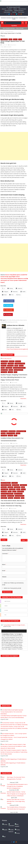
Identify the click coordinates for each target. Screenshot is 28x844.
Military (18, 489)
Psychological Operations (19, 367)
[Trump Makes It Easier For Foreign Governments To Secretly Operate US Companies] (17, 830)
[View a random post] (26, 22)
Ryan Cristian (4, 370)
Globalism (10, 487)
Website (4, 577)
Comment (5, 553)
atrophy (13, 320)
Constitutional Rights (20, 363)
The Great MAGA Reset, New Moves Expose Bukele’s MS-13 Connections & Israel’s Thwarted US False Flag (13, 503)
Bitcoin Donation (22, 9)
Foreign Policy (23, 485)
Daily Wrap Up (4, 361)
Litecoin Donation (8, 10)
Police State (3, 491)
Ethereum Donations (19, 10)
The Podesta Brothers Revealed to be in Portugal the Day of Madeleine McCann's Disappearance (17, 786)
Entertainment (4, 39)
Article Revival (12, 431)
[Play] (3, 631)
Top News (10, 372)
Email (4, 570)
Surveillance (4, 498)
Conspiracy (10, 363)
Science (15, 39)
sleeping (10, 322)
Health (10, 39)
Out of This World (11, 433)
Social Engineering (18, 370)
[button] (22, 22)
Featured (3, 433)
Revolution (3, 495)
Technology (4, 372)
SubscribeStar (7, 12)
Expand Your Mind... (21, 431)
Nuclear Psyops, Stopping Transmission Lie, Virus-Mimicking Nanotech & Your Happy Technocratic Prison (14, 377)
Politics (2, 367)
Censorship (3, 363)
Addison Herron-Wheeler (15, 325)
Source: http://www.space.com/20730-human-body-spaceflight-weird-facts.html (14, 276)
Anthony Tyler (4, 431)
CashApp (14, 12)
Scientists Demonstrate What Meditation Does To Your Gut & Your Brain (5, 540)
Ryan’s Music (21, 12)
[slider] (4, 646)
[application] (14, 631)
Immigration (12, 489)
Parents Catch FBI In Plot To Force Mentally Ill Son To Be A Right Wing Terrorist (16, 801)
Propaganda (9, 367)
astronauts (8, 320)
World (15, 372)
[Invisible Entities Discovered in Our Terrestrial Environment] (14, 421)
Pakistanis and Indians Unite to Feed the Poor (24, 540)
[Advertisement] (14, 146)
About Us (4, 9)
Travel (20, 39)
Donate (15, 9)
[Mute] (3, 643)
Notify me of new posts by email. (12, 588)
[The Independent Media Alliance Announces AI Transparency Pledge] (3, 836)
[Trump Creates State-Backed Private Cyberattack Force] (17, 833)
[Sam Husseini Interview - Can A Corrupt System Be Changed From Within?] (17, 825)
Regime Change (18, 493)
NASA (6, 322)
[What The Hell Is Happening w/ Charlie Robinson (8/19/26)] (11, 830)
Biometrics (11, 361)
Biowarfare (18, 361)
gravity (17, 320)
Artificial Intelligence (5, 482)
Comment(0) (8, 46)
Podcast (21, 365)
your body (14, 322)
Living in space (23, 320)
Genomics (3, 365)
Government (10, 365)
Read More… (24, 398)
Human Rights (4, 489)
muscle (2, 322)
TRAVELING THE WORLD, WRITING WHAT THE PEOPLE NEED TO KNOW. (14, 18)
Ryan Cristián (14, 382)
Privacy (14, 491)
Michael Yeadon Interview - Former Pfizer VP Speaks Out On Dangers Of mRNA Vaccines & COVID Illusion (16, 793)
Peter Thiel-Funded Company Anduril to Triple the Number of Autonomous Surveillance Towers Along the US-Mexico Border (14, 752)
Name (4, 564)
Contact (10, 9)
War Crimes (17, 498)
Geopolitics (3, 487)
